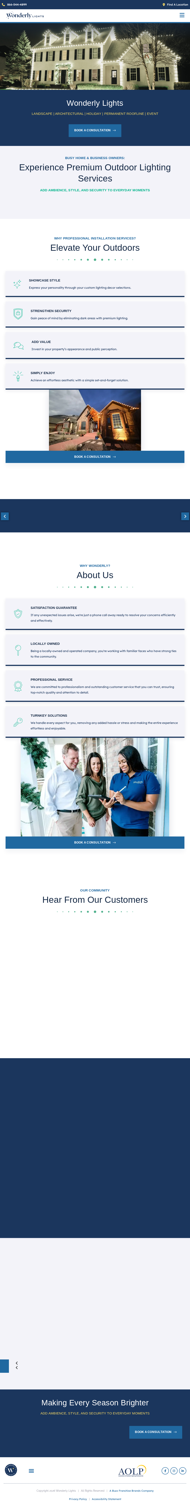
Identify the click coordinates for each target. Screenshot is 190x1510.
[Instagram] (174, 1470)
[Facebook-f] (165, 1470)
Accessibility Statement (106, 1499)
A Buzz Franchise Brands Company (131, 1490)
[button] (182, 15)
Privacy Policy (78, 1499)
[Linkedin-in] (182, 1470)
